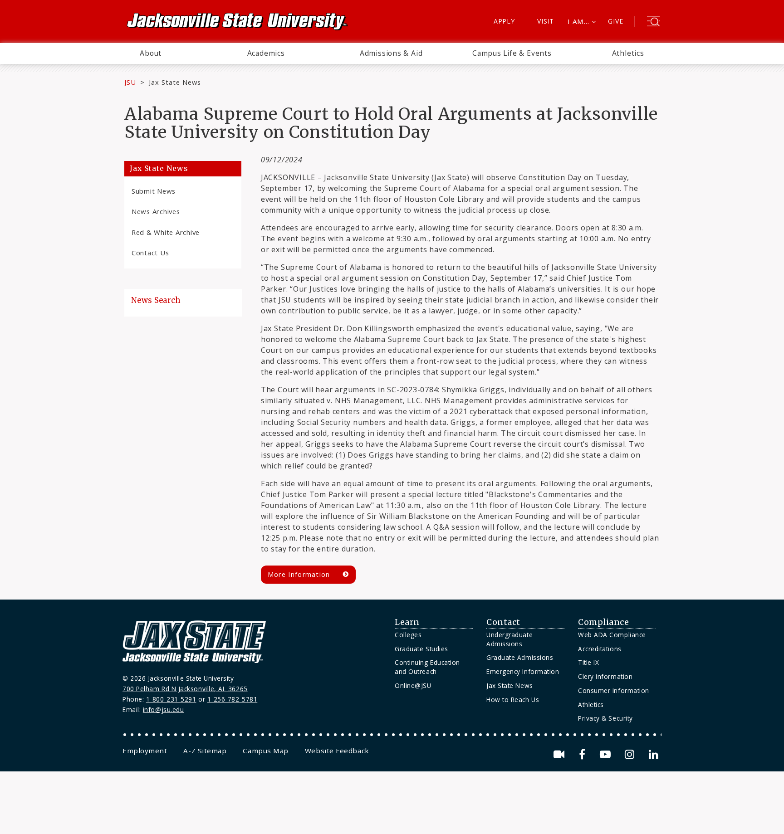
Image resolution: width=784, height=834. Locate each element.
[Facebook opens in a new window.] (583, 754)
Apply (504, 21)
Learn (407, 622)
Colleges (408, 634)
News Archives (156, 211)
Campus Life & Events (512, 53)
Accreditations (600, 648)
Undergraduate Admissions (509, 639)
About (151, 53)
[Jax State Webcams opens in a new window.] (560, 754)
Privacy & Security (605, 718)
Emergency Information (522, 671)
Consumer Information (613, 690)
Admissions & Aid (391, 53)
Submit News (154, 190)
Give (615, 21)
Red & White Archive (166, 232)
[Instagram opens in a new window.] (631, 754)
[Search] (653, 22)
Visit (545, 21)
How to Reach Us (512, 699)
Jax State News (175, 82)
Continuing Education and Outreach (427, 667)
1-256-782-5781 (232, 699)
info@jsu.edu (163, 709)
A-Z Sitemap (204, 750)
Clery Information (605, 676)
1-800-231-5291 (171, 699)
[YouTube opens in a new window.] (606, 754)
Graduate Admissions (519, 657)
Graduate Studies (421, 648)
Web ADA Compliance (612, 634)
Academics (266, 53)
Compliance (603, 622)
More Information (299, 574)
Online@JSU (413, 685)
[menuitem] (150, 53)
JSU (130, 82)
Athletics (628, 53)
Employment (144, 750)
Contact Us (150, 252)
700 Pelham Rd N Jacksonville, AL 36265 (185, 688)
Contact (503, 622)
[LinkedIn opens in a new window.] (653, 754)
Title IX (588, 662)
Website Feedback (337, 750)
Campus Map (265, 750)
